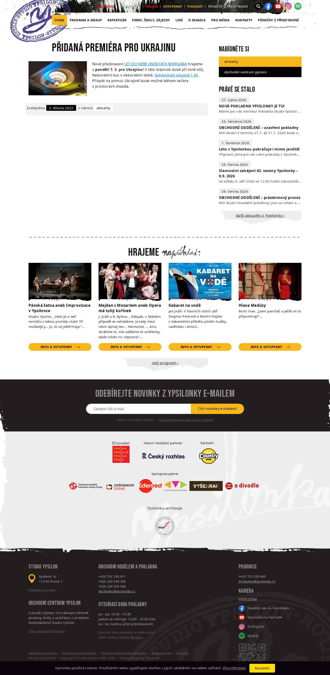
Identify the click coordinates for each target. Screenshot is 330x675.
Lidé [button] (179, 20)
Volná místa (248, 599)
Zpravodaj (128, 6)
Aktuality (103, 108)
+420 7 (244, 576)
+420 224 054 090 (112, 586)
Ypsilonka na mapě (42, 590)
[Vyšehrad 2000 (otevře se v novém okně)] (206, 486)
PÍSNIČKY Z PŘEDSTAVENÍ (278, 20)
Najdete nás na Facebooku (268, 608)
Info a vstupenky (56, 347)
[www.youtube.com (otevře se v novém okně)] (278, 6)
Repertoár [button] (117, 20)
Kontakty (244, 20)
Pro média (220, 20)
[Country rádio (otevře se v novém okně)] (208, 456)
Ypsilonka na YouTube (265, 617)
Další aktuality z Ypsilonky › (260, 215)
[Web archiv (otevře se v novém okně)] (165, 526)
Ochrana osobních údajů (79, 653)
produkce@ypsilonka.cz (257, 581)
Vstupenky (172, 6)
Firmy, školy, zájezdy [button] (151, 20)
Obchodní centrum (47, 603)
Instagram (256, 626)
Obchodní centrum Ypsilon (245, 72)
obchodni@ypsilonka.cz (117, 591)
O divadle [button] (197, 20)
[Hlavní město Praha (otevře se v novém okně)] (121, 454)
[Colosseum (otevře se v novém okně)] (120, 486)
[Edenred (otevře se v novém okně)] (150, 486)
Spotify (253, 636)
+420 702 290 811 (112, 576)
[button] (258, 6)
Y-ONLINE (150, 6)
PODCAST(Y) (104, 6)
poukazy (195, 6)
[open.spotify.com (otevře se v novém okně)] (297, 6)
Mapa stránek (161, 653)
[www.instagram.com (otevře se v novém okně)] (288, 6)
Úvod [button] (59, 20)
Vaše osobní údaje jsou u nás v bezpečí (186, 420)
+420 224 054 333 (112, 581)
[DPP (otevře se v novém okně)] (85, 486)
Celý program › (165, 362)
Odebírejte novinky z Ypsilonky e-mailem (165, 393)
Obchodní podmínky (43, 653)
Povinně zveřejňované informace (124, 653)
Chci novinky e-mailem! (217, 408)
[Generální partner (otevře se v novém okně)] (163, 456)
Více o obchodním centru (46, 631)
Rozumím (262, 668)
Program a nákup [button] (86, 20)
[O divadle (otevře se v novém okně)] (242, 486)
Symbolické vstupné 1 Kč (176, 75)
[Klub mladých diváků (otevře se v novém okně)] (175, 486)
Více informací (234, 668)
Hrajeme (143, 252)
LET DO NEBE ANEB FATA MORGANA (155, 63)
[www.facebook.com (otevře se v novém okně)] (268, 6)
